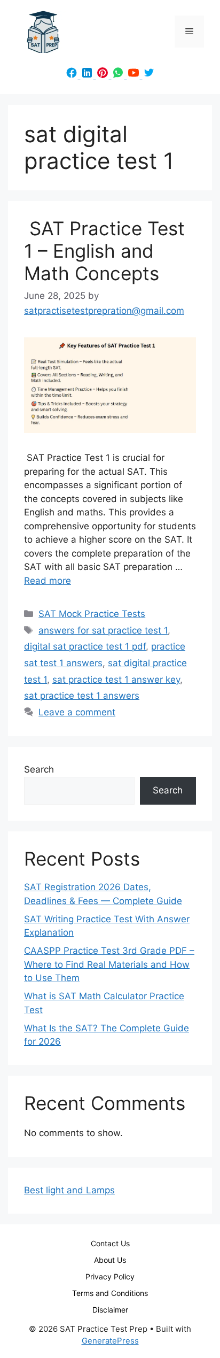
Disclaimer (110, 1309)
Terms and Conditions (110, 1293)
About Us (110, 1259)
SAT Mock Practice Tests (91, 613)
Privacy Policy (110, 1276)
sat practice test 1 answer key (116, 679)
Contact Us (110, 1243)
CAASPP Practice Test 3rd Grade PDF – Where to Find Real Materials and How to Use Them (109, 964)
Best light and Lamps (69, 1190)
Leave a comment (76, 712)
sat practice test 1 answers (81, 695)
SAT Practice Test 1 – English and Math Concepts (104, 250)
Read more (47, 580)
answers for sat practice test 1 (103, 630)
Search (39, 769)
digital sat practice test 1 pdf (85, 646)
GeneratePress (110, 1341)
